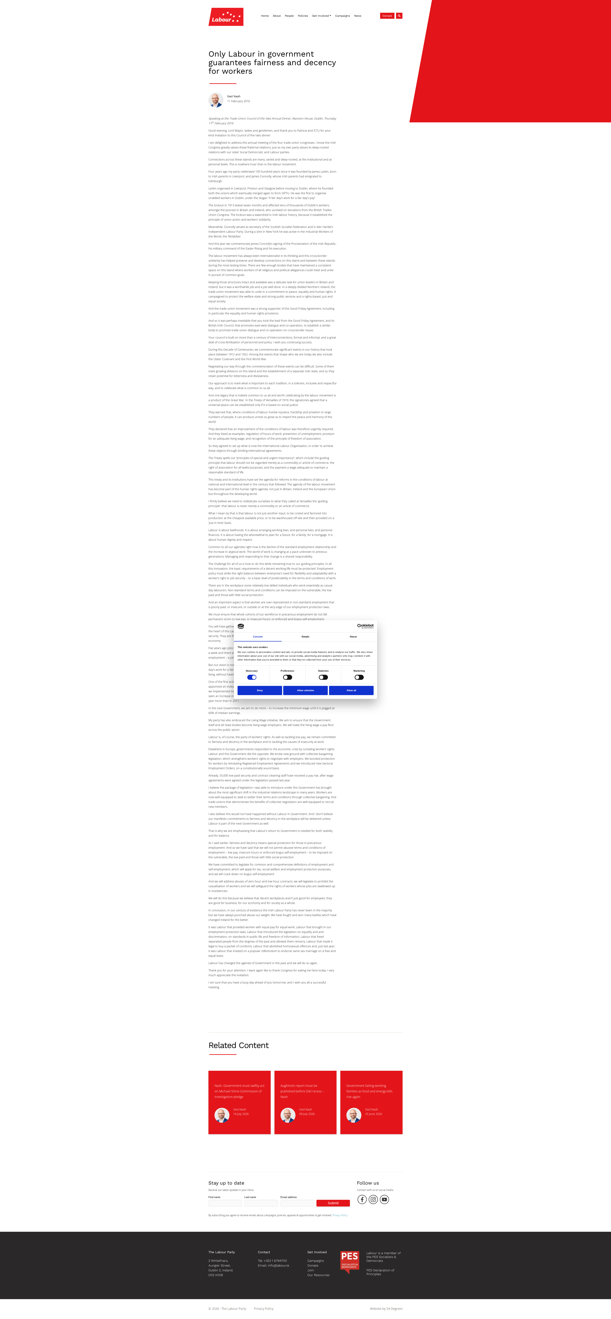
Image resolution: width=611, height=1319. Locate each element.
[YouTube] (384, 1200)
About (277, 15)
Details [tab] (305, 636)
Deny (260, 690)
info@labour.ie (278, 1265)
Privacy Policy (340, 1215)
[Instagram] (373, 1200)
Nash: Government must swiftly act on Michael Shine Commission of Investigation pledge (239, 1091)
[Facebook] (362, 1200)
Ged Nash (233, 96)
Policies (303, 15)
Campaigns (342, 15)
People (289, 15)
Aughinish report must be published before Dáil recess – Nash (302, 1091)
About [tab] (353, 636)
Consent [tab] (258, 636)
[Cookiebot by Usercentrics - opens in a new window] (360, 626)
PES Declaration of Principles (380, 1272)
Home (265, 15)
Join (310, 1270)
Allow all (351, 690)
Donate (387, 15)
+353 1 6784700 (275, 1261)
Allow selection (305, 690)
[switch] (287, 677)
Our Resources (318, 1275)
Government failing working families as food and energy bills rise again (369, 1091)
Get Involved (320, 15)
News (357, 15)
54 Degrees (394, 1308)
